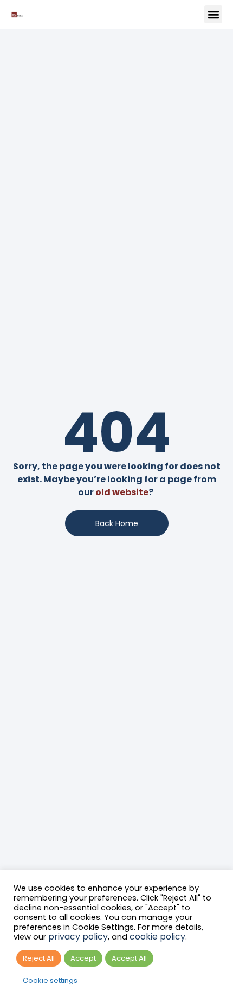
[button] (213, 14)
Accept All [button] (129, 958)
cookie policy (157, 936)
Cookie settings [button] (50, 980)
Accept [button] (83, 958)
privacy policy (78, 936)
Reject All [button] (39, 958)
